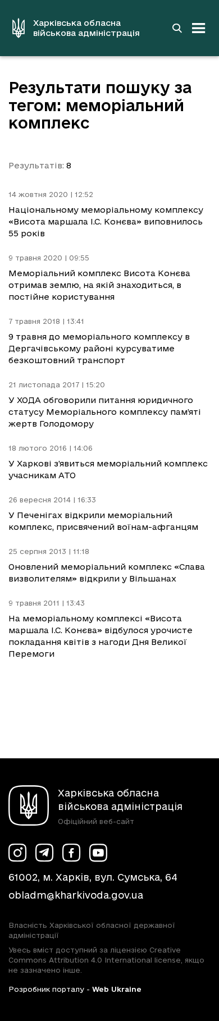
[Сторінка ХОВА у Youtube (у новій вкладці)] (98, 853)
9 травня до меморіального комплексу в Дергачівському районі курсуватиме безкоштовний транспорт (99, 348)
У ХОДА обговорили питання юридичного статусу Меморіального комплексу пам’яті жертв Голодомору (104, 411)
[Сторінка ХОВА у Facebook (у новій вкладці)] (71, 853)
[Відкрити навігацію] (199, 28)
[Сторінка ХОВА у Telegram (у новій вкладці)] (44, 853)
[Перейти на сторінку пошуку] (177, 28)
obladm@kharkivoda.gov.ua (75, 895)
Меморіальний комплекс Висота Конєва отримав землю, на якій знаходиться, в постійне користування (99, 284)
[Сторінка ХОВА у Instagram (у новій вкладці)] (17, 853)
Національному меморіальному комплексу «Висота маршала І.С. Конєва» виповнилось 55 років (105, 221)
